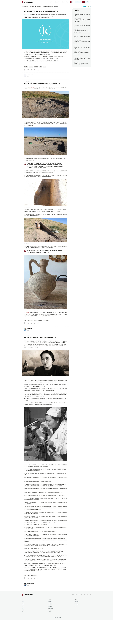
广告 (76, 606)
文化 (41, 66)
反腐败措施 (50, 608)
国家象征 (50, 606)
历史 (44, 66)
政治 (23, 604)
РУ (79, 2)
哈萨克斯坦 (46, 320)
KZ (75, 2)
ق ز (85, 2)
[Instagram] (24, 70)
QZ (77, 2)
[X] (38, 70)
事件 (36, 6)
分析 (23, 606)
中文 (83, 2)
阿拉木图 (36, 66)
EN (81, 2)
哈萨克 (31, 66)
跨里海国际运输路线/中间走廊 (47, 6)
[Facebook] (34, 70)
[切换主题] (71, 2)
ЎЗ (87, 2)
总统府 (30, 6)
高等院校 (40, 320)
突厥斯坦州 (30, 320)
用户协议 (50, 601)
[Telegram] (31, 70)
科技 (25, 575)
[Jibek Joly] (84, 6)
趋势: (23, 6)
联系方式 (76, 604)
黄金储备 (26, 66)
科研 (25, 320)
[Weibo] (81, 594)
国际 (23, 611)
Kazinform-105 (57, 6)
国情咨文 (39, 6)
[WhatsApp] (28, 70)
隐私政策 (50, 604)
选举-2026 (26, 6)
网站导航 (76, 601)
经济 (23, 608)
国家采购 (50, 611)
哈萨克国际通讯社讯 (29, 87)
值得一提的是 (26, 312)
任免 (33, 6)
